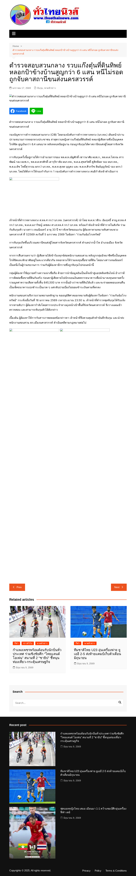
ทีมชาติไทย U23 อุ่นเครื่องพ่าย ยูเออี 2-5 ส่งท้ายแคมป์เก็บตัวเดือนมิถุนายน (97, 654)
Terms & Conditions (116, 870)
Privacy (86, 870)
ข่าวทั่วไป (27, 643)
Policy (98, 870)
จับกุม (40, 88)
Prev (19, 587)
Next (116, 587)
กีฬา (16, 643)
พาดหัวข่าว (50, 88)
